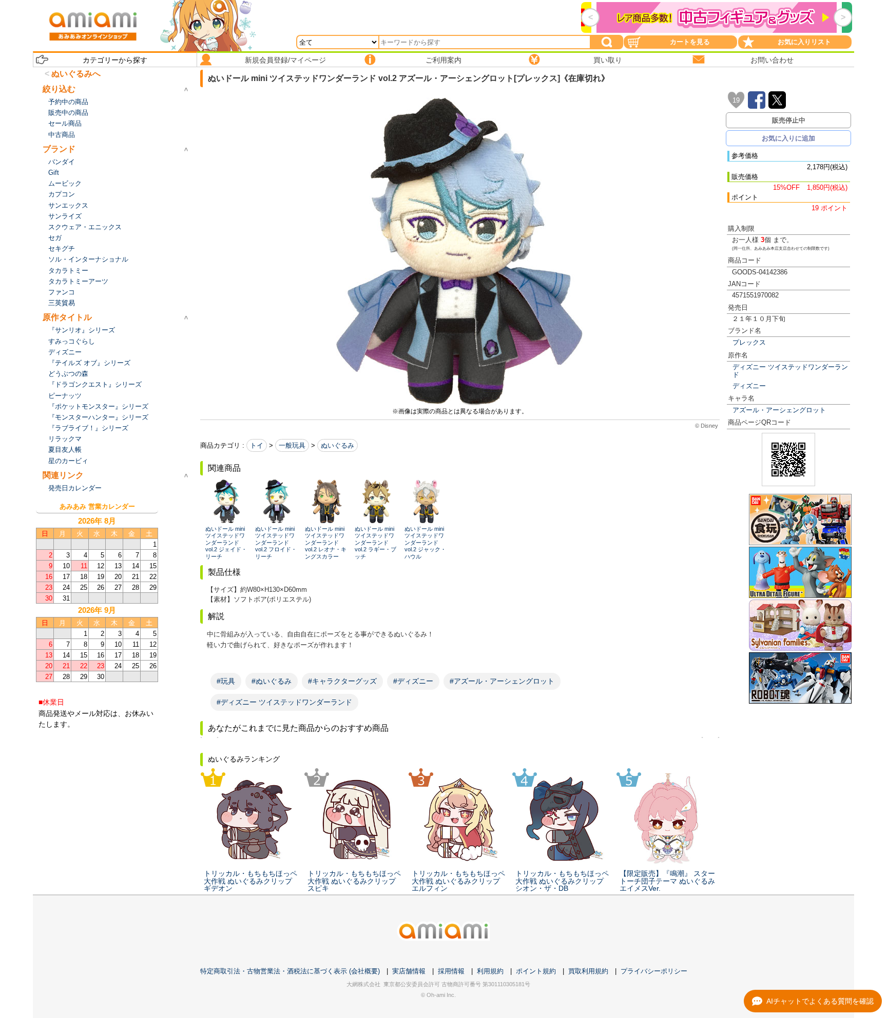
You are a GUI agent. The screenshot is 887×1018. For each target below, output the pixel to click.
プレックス (749, 342)
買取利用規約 (588, 971)
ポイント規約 (536, 971)
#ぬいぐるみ (272, 681)
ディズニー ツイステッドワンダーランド (790, 370)
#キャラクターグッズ (342, 681)
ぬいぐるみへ (76, 73)
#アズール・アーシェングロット (502, 681)
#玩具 (226, 681)
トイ (256, 445)
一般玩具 (292, 445)
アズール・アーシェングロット (779, 410)
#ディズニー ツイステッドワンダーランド (284, 702)
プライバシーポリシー (654, 971)
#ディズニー (413, 681)
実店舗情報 (409, 971)
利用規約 (490, 971)
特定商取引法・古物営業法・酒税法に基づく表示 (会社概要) (290, 971)
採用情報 (451, 971)
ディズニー (749, 386)
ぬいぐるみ (337, 445)
